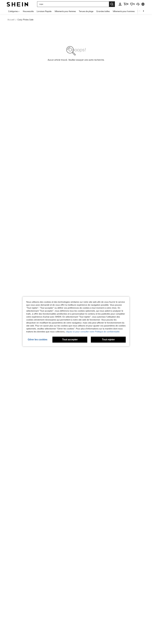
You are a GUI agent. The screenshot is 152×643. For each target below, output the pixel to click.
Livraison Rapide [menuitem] (44, 11)
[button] (138, 4)
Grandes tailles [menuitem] (103, 11)
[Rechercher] (112, 4)
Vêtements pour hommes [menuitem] (124, 11)
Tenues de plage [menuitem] (86, 11)
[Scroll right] (143, 11)
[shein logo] (17, 4)
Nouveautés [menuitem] (28, 11)
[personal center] (120, 4)
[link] (125, 4)
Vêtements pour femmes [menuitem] (65, 11)
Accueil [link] (10, 19)
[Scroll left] (140, 11)
